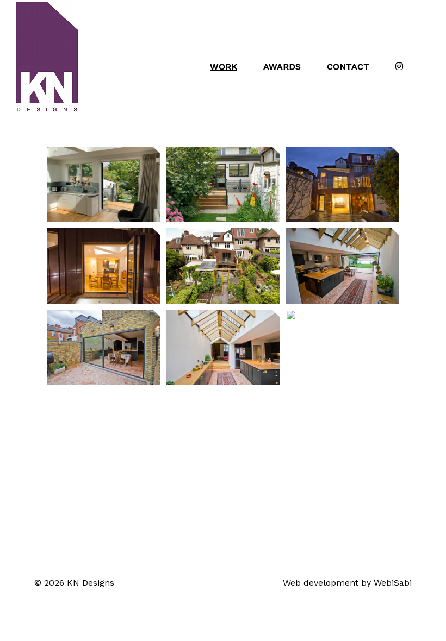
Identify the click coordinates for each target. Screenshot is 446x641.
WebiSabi (393, 582)
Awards (282, 66)
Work (223, 66)
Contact (348, 66)
